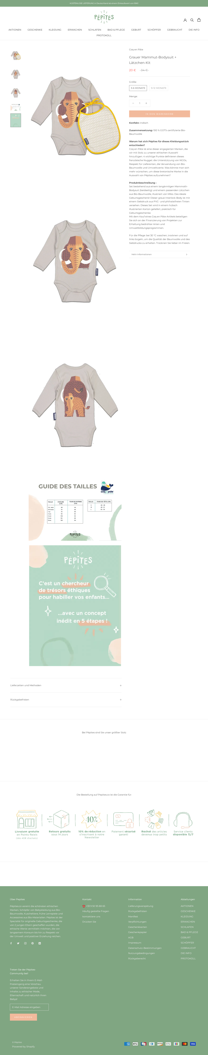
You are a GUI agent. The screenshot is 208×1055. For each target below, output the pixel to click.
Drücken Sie (89, 921)
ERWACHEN (75, 29)
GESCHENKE (35, 29)
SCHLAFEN (94, 29)
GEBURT (136, 29)
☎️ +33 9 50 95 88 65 (93, 906)
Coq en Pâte (136, 49)
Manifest (133, 916)
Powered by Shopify (23, 1046)
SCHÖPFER (154, 29)
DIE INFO (194, 29)
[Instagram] (25, 943)
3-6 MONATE (138, 87)
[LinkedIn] (40, 943)
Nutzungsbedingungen (141, 953)
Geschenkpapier (137, 932)
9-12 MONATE (158, 87)
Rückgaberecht (137, 958)
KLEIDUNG (55, 29)
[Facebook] (11, 943)
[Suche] (192, 19)
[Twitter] (18, 943)
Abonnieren (23, 1017)
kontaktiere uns (91, 916)
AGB (130, 937)
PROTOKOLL (104, 35)
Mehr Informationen (142, 254)
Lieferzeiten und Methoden (25, 685)
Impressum (134, 942)
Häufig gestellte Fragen (95, 911)
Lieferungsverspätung (140, 906)
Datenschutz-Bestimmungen (145, 948)
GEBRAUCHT (174, 29)
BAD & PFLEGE (116, 29)
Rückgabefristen (19, 699)
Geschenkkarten (137, 927)
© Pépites (17, 1042)
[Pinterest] (32, 943)
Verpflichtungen (137, 921)
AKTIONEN (15, 29)
